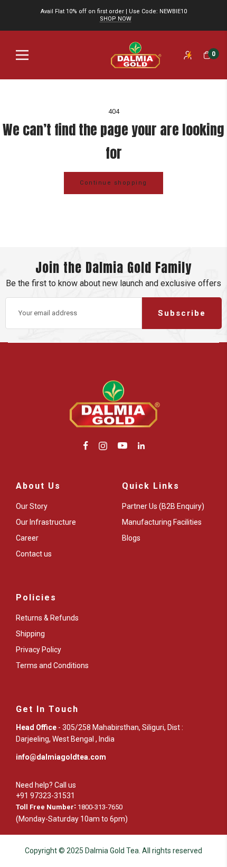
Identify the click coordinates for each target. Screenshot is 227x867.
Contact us (34, 554)
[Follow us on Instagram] (103, 445)
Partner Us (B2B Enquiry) (163, 506)
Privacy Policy (38, 649)
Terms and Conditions (52, 665)
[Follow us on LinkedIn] (141, 445)
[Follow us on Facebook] (85, 445)
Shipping (30, 633)
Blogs (131, 538)
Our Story (32, 506)
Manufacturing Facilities (162, 522)
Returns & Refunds (47, 618)
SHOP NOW (115, 18)
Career (27, 538)
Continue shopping (113, 182)
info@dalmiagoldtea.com (61, 757)
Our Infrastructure (46, 522)
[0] (207, 55)
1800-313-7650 (100, 807)
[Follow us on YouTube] (122, 445)
